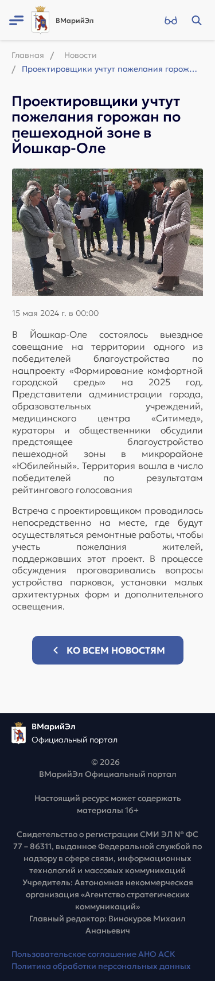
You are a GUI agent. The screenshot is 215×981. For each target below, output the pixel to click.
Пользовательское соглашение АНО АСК (93, 954)
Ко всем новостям (116, 650)
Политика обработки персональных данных (101, 966)
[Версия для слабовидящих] (171, 20)
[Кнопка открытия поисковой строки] (196, 20)
